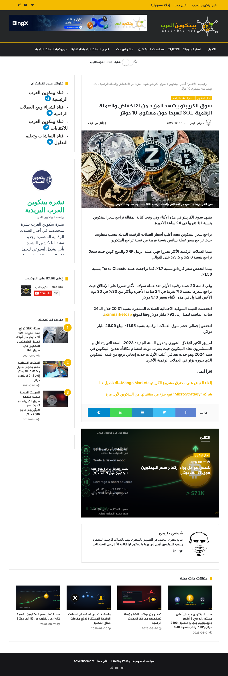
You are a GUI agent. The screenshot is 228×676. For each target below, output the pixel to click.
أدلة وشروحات (124, 49)
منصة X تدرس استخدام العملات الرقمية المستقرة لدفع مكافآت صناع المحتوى (89, 619)
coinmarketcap (118, 314)
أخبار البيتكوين (177, 84)
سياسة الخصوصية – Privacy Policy (133, 661)
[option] (150, 473)
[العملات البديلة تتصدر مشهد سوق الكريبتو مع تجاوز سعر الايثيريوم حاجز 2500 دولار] (55, 399)
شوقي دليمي (196, 123)
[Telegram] (19, 5)
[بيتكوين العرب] (189, 26)
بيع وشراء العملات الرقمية (51, 49)
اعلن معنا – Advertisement (91, 661)
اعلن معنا (181, 5)
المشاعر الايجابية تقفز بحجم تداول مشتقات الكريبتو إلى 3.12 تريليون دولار (28, 371)
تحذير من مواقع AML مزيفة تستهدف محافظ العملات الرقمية (142, 619)
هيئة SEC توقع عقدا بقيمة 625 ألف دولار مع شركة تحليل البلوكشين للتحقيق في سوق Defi (28, 339)
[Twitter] (32, 5)
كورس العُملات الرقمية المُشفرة (90, 49)
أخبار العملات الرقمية (183, 98)
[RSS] (12, 5)
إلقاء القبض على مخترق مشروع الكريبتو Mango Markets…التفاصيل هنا (155, 383)
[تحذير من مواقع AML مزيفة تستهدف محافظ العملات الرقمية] (139, 598)
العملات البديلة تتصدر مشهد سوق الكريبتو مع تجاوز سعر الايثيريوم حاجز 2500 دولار (29, 403)
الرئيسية (203, 84)
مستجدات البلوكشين (151, 49)
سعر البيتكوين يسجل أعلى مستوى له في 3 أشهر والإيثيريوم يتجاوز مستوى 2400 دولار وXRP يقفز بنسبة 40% (191, 621)
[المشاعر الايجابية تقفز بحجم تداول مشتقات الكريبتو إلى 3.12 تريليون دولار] (55, 369)
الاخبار (212, 49)
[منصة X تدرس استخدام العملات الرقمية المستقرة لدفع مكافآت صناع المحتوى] (89, 598)
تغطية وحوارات (192, 49)
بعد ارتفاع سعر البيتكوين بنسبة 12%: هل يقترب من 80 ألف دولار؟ (38, 616)
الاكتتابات (173, 49)
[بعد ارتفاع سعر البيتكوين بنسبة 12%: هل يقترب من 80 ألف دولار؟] (38, 598)
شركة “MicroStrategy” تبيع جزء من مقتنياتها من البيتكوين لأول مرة (159, 394)
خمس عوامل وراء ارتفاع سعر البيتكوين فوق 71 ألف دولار (175, 470)
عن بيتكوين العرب (204, 5)
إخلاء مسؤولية (160, 5)
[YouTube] (25, 5)
